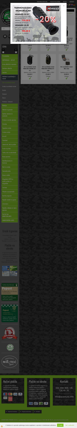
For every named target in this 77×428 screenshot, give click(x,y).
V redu (60, 425)
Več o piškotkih (69, 425)
